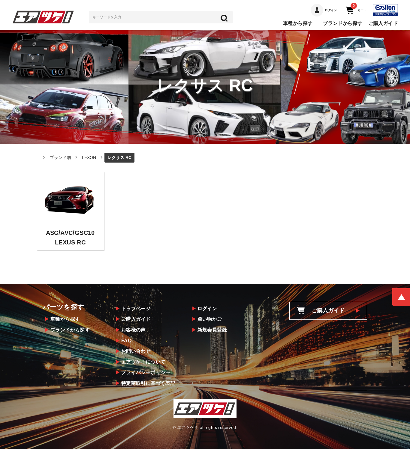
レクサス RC (119, 157)
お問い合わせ (136, 351)
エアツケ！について (143, 361)
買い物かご (209, 319)
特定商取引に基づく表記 (148, 383)
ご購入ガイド (383, 23)
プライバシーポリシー (145, 372)
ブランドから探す (342, 23)
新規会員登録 (212, 329)
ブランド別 (60, 157)
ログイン (207, 308)
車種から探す (297, 23)
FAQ (126, 340)
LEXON (89, 157)
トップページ (136, 308)
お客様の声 (133, 329)
